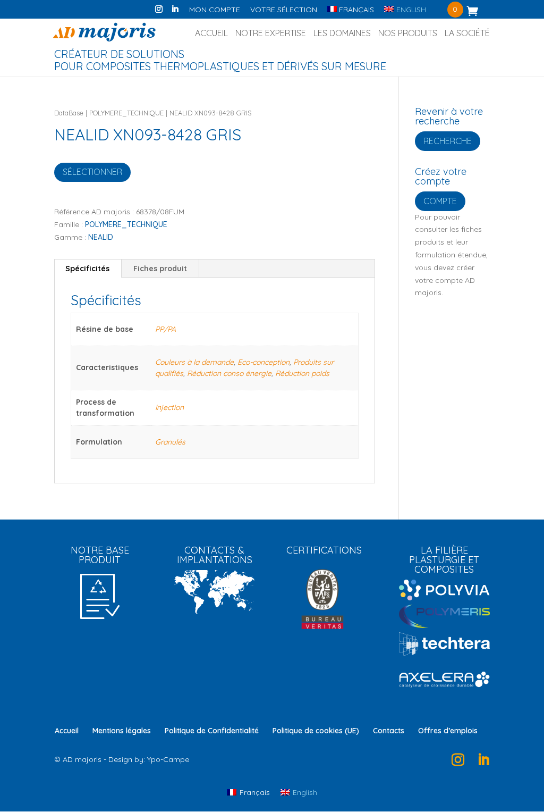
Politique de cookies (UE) (316, 730)
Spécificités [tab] (87, 268)
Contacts (388, 730)
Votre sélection (283, 10)
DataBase (68, 112)
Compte (440, 201)
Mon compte (214, 10)
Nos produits (407, 33)
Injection (169, 407)
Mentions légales (121, 730)
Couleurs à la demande (194, 362)
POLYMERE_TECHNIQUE (126, 112)
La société (467, 33)
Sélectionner (92, 171)
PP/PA (165, 329)
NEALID (100, 237)
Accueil (211, 33)
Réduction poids (302, 373)
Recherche (447, 141)
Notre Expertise (270, 33)
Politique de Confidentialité (212, 730)
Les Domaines (342, 33)
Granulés (170, 442)
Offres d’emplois (448, 730)
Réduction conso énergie (229, 373)
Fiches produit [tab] (160, 268)
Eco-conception (263, 362)
